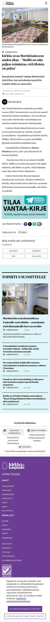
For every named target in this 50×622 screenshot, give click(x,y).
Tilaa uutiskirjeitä (8, 556)
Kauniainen (6, 529)
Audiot (5, 502)
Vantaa (5, 533)
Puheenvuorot (8, 494)
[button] (25, 224)
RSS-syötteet (7, 511)
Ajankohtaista (8, 486)
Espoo (4, 525)
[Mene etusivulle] (13, 467)
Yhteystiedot (7, 544)
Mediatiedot (6, 548)
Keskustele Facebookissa (14, 431)
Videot (4, 506)
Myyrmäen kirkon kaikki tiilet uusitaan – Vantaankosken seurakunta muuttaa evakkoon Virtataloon (24, 365)
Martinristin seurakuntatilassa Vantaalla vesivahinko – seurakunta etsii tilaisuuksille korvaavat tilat (23, 322)
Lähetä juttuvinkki (38, 430)
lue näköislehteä (11, 560)
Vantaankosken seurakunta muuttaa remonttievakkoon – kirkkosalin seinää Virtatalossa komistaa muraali (21, 349)
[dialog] (25, 599)
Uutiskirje (26, 447)
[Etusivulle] (8, 3)
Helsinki (5, 521)
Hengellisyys (7, 498)
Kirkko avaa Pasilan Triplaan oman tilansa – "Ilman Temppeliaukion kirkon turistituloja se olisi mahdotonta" (24, 398)
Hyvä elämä (6, 490)
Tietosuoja (6, 552)
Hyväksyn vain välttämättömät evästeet (25, 616)
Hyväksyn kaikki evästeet (25, 609)
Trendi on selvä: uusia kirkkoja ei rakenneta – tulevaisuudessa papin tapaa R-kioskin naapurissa (23, 382)
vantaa (23, 232)
